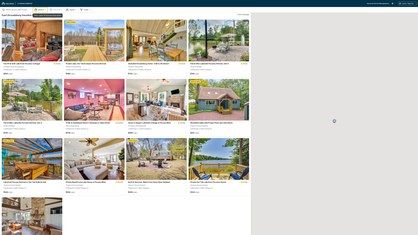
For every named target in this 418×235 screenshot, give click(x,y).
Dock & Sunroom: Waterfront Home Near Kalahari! (149, 182)
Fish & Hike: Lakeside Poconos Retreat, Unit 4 (209, 64)
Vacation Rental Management (378, 3)
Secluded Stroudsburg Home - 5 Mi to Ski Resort (148, 64)
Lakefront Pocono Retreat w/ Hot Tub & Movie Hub (24, 182)
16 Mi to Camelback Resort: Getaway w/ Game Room (88, 123)
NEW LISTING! (70, 22)
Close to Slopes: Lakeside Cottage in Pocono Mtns (149, 123)
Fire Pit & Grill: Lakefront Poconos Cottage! (21, 64)
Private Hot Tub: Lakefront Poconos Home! (208, 182)
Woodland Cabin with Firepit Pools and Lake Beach (211, 123)
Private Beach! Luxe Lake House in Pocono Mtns (86, 182)
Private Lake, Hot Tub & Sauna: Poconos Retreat (86, 64)
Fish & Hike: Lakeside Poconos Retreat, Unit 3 (22, 123)
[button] (48, 10)
